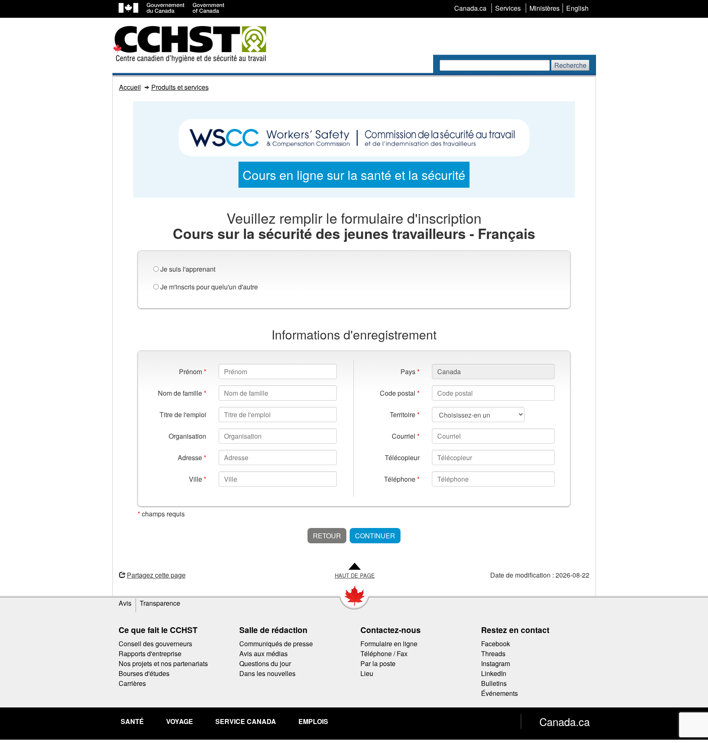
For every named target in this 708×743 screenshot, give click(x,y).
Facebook (495, 643)
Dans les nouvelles (267, 673)
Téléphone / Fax (384, 653)
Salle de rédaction (273, 629)
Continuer (375, 535)
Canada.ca (564, 721)
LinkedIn (493, 673)
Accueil (130, 87)
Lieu (366, 673)
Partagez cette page (156, 575)
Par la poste (378, 663)
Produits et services (180, 87)
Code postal (400, 393)
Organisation (187, 436)
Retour (327, 535)
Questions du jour (265, 663)
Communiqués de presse (276, 643)
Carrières (132, 683)
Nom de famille (182, 393)
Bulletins (494, 683)
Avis (125, 603)
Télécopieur (402, 457)
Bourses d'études (144, 673)
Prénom (192, 371)
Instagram (495, 663)
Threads (493, 653)
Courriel (406, 436)
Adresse (192, 457)
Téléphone (402, 479)
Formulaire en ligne (388, 643)
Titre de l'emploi (183, 414)
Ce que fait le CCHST (158, 629)
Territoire (405, 414)
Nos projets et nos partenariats (163, 663)
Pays (410, 371)
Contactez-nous (390, 629)
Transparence (160, 603)
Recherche (570, 65)
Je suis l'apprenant (187, 269)
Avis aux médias (263, 653)
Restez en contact (515, 629)
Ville (197, 479)
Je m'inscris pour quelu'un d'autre (209, 286)
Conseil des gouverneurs (155, 643)
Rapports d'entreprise (150, 653)
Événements (499, 693)
